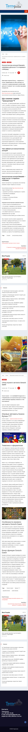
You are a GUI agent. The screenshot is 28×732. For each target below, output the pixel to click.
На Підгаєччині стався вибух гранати (10, 318)
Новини (9, 62)
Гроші (4, 62)
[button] (24, 256)
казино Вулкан (15, 590)
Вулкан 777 (17, 588)
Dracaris (8, 235)
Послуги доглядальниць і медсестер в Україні (12, 324)
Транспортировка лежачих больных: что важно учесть (13, 320)
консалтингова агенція (17, 235)
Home (3, 375)
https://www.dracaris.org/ (7, 93)
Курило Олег (4, 72)
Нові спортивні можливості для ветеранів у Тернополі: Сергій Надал (11, 277)
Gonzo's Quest (10, 588)
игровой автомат (6, 590)
